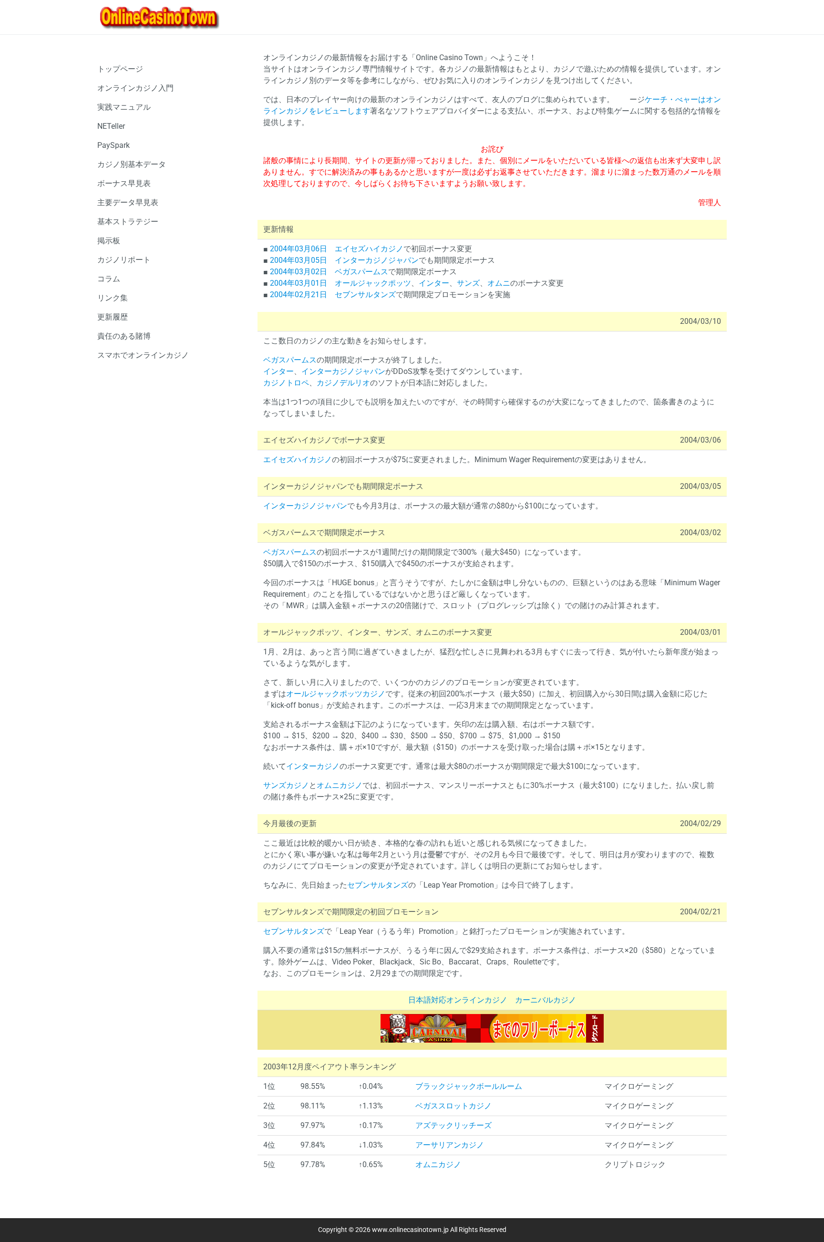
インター (434, 283)
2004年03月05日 (298, 260)
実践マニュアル (124, 107)
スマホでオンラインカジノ (143, 355)
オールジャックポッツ (373, 283)
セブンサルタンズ (365, 294)
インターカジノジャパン (377, 260)
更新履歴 (112, 316)
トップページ (120, 68)
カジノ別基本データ (131, 164)
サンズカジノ (286, 785)
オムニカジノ (339, 785)
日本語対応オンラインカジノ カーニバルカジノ (492, 999)
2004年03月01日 (298, 283)
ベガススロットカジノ (453, 1105)
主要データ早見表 (127, 202)
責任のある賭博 (124, 336)
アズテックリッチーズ (453, 1125)
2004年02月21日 (298, 294)
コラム (108, 278)
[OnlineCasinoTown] (159, 17)
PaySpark (113, 145)
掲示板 (108, 240)
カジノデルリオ (343, 382)
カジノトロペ (286, 382)
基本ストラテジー (127, 221)
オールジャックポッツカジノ (335, 693)
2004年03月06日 (298, 248)
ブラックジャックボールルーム (468, 1086)
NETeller (111, 126)
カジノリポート (124, 259)
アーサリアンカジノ (449, 1144)
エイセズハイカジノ (369, 248)
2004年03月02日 (298, 271)
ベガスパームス (361, 271)
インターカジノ (313, 766)
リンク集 (112, 297)
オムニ (498, 283)
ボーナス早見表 (124, 183)
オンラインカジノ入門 (135, 88)
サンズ (468, 283)
